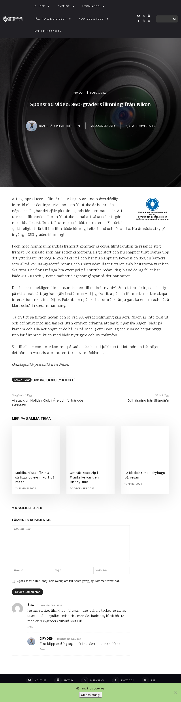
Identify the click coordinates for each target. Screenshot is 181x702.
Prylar (78, 92)
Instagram (97, 680)
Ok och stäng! (90, 694)
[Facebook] (138, 21)
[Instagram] (143, 16)
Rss (153, 680)
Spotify (68, 680)
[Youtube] (138, 16)
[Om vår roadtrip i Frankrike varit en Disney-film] (90, 445)
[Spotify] (149, 16)
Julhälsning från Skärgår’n (148, 400)
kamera (39, 379)
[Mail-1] (149, 21)
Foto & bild (98, 92)
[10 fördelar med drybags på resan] (145, 445)
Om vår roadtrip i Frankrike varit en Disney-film (84, 477)
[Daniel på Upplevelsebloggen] (32, 125)
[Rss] (145, 680)
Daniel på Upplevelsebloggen (59, 126)
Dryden (47, 638)
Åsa (30, 605)
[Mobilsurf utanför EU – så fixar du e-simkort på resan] (36, 445)
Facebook (127, 680)
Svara (30, 627)
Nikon (51, 379)
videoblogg (66, 379)
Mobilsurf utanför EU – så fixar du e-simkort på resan (35, 477)
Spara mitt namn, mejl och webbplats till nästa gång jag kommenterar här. (68, 581)
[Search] (174, 18)
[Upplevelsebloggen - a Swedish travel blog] (13, 19)
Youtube (40, 680)
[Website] (143, 21)
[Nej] (175, 692)
